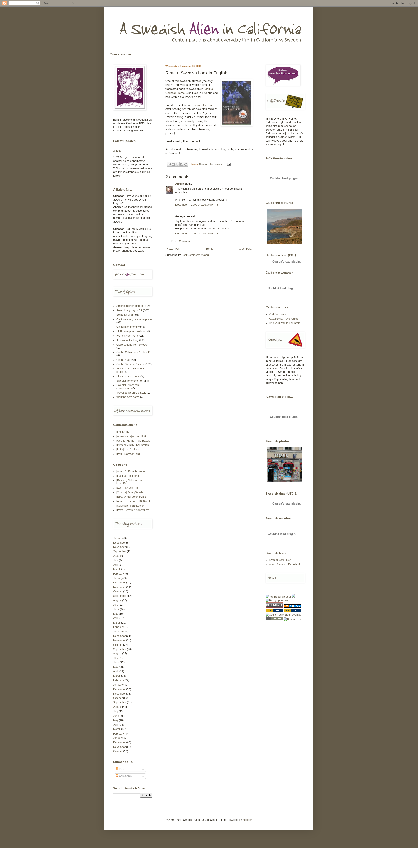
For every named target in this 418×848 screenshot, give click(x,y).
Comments (125, 775)
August (117, 556)
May (115, 613)
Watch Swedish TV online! (284, 564)
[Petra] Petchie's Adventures (132, 510)
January (118, 538)
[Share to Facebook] (181, 164)
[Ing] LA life (122, 431)
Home (209, 248)
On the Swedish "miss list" (131, 364)
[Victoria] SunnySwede (129, 492)
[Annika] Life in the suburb (131, 471)
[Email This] (169, 164)
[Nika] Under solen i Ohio (131, 496)
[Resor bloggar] (278, 596)
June (116, 609)
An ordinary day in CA (129, 310)
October (118, 591)
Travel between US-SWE (131, 392)
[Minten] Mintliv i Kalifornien (132, 445)
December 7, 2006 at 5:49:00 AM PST (197, 233)
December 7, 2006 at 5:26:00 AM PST (197, 204)
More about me (120, 54)
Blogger (247, 819)
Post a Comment (180, 241)
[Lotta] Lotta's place (127, 449)
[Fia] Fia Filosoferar (127, 475)
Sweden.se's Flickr (280, 559)
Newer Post (173, 248)
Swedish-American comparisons (127, 387)
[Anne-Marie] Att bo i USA (131, 436)
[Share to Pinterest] (186, 164)
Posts (121, 769)
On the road (123, 359)
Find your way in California (284, 323)
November (119, 547)
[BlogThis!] (173, 164)
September (119, 551)
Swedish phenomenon (210, 164)
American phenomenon (130, 305)
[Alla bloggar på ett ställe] (293, 619)
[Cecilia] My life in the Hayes (133, 440)
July (115, 560)
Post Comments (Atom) (195, 254)
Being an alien (125, 314)
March (117, 569)
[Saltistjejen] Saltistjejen (130, 505)
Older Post (245, 248)
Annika (179, 183)
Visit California (277, 314)
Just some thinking (127, 340)
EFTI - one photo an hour (131, 331)
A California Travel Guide (283, 318)
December (119, 542)
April (116, 564)
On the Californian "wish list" (133, 352)
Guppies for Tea (202, 105)
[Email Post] (228, 164)
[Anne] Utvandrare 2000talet (133, 501)
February (118, 573)
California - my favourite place (134, 319)
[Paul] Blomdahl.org (128, 453)
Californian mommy (128, 326)
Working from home (128, 397)
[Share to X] (177, 164)
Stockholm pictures (127, 376)
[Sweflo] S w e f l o (127, 487)
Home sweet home (127, 335)
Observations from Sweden (132, 344)
